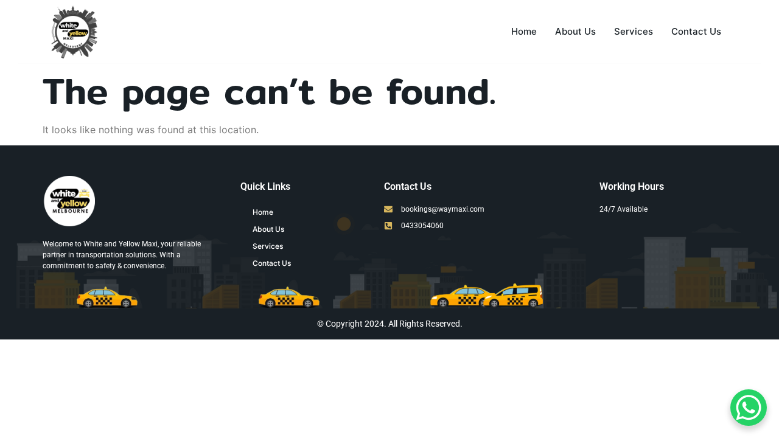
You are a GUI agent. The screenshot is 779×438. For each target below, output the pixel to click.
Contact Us (696, 31)
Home (524, 31)
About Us (575, 31)
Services (633, 31)
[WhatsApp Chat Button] (748, 407)
